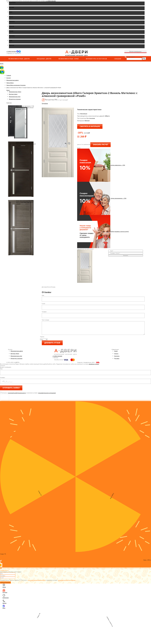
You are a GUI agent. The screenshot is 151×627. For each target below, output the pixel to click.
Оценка (42, 336)
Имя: (1, 368)
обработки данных (94, 364)
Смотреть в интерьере (90, 126)
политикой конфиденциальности (17, 393)
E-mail (43, 303)
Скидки (117, 59)
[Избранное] (43, 53)
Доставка (116, 358)
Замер (116, 351)
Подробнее (45, 103)
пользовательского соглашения (47, 393)
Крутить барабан (5, 582)
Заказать (125, 255)
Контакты (116, 356)
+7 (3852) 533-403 (51, 1)
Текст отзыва (45, 320)
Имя (43, 295)
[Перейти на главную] (76, 53)
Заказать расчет (100, 144)
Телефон (44, 311)
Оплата (116, 353)
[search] (144, 58)
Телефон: (2, 377)
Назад (8, 90)
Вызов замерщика (135, 51)
